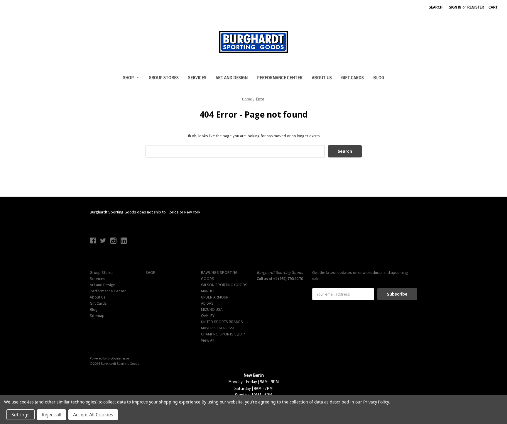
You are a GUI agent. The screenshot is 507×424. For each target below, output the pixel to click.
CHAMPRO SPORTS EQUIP (223, 334)
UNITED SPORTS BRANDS (222, 321)
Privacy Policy (376, 402)
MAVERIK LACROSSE (218, 327)
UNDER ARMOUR (215, 297)
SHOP (128, 77)
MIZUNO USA (212, 309)
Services (197, 77)
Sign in (455, 7)
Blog (378, 77)
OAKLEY (207, 315)
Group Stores (164, 77)
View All (207, 340)
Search (435, 7)
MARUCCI (209, 291)
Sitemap (97, 315)
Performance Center (279, 77)
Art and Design (232, 77)
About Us (322, 77)
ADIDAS (207, 303)
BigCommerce (118, 358)
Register (475, 7)
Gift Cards (352, 77)
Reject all (51, 414)
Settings (20, 414)
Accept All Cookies (93, 414)
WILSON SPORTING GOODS (224, 284)
